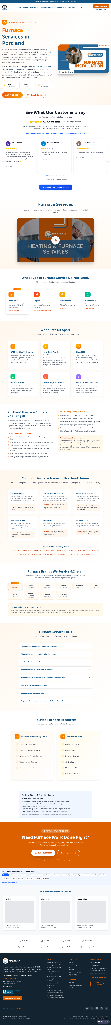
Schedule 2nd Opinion (69, 529)
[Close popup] (81, 489)
